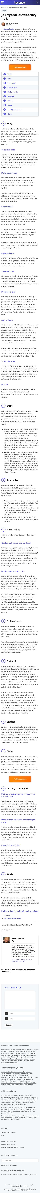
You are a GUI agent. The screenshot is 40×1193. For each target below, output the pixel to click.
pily (8, 1079)
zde (27, 1186)
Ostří (10, 79)
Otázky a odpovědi (15, 109)
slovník (14, 1165)
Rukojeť (11, 96)
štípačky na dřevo (7, 1081)
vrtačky (29, 1081)
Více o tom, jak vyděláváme (16, 1104)
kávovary (4, 1077)
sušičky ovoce (27, 1079)
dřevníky (28, 1072)
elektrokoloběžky (26, 1074)
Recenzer (4, 7)
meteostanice (28, 1077)
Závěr (10, 114)
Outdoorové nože (7, 29)
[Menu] (2, 2)
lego (9, 1077)
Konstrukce (12, 87)
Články (10, 7)
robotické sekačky (16, 1079)
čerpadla (4, 1072)
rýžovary (33, 1053)
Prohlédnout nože (20, 67)
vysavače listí (6, 1083)
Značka (10, 101)
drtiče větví (21, 1072)
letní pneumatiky (17, 1077)
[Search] (37, 2)
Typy (9, 74)
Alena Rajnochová (12, 23)
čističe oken (12, 1072)
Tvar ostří (11, 83)
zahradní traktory (17, 1083)
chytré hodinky (24, 1075)
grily (9, 1075)
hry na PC (15, 1075)
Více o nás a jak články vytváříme (21, 959)
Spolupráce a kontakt (18, 961)
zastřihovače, (28, 1083)
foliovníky (4, 1075)
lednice (22, 1055)
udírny (24, 1081)
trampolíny (17, 1081)
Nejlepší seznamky (26, 1085)
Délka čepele (13, 92)
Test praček (15, 1085)
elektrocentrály (6, 1074)
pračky (3, 1055)
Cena (10, 105)
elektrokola (16, 1074)
